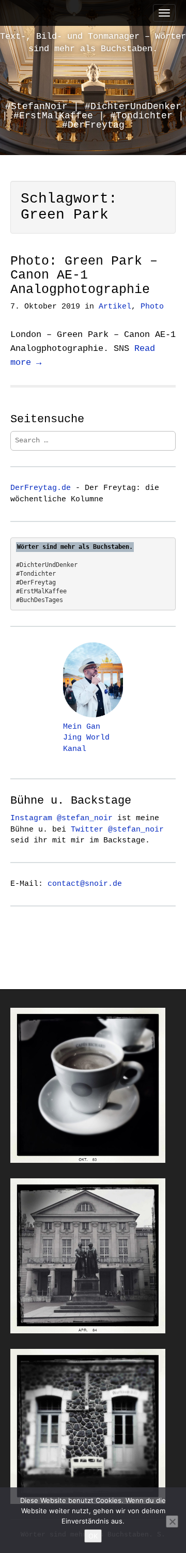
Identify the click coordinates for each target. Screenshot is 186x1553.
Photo (152, 306)
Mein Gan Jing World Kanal (86, 738)
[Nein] (172, 1521)
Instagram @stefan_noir (61, 818)
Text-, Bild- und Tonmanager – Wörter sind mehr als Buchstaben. (93, 43)
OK (93, 1536)
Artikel (115, 306)
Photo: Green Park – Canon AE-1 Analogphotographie (84, 275)
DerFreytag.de (40, 488)
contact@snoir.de (85, 883)
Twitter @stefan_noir (117, 829)
